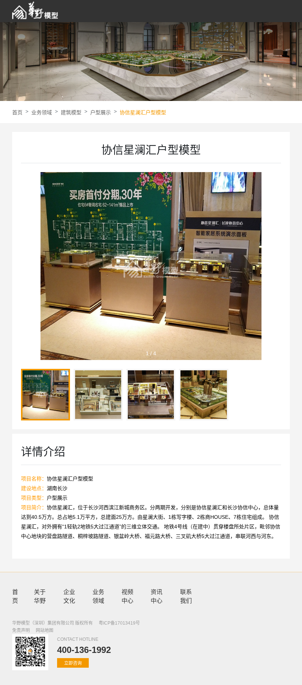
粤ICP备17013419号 (119, 623)
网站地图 (44, 630)
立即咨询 (73, 663)
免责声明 (21, 630)
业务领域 (41, 112)
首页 (17, 112)
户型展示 (100, 112)
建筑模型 (71, 112)
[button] (275, 269)
